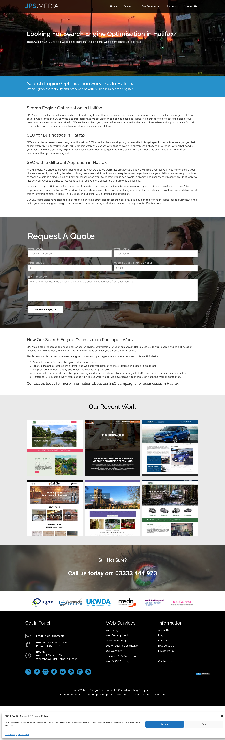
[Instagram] (45, 672)
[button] (221, 716)
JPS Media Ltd (77, 694)
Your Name (121, 248)
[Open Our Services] (158, 6)
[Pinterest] (88, 672)
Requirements (38, 277)
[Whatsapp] (28, 672)
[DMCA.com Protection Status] (203, 674)
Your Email (35, 248)
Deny (204, 724)
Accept (165, 724)
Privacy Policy (24, 734)
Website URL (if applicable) (133, 263)
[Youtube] (63, 672)
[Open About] (176, 6)
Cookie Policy (11, 734)
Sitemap (93, 694)
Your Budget (37, 263)
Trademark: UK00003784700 (148, 694)
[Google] (71, 672)
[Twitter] (54, 672)
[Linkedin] (80, 672)
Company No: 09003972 (114, 694)
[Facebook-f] (37, 672)
